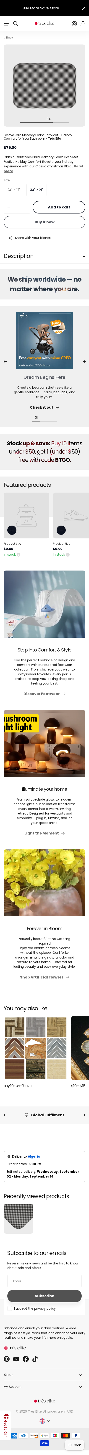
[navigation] (24, 119)
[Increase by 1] (25, 207)
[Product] (26, 515)
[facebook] (26, 1359)
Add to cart (59, 207)
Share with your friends (33, 238)
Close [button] (83, 8)
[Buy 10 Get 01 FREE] (36, 1048)
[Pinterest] (7, 1359)
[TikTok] (35, 1359)
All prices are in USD (58, 1411)
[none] (4, 1115)
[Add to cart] (11, 530)
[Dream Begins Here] (44, 343)
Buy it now (45, 222)
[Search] (15, 24)
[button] (5, 361)
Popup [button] (18, 554)
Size (7, 180)
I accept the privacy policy (35, 1308)
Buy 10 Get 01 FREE (18, 1086)
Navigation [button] (6, 24)
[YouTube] (16, 1359)
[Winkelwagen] (83, 23)
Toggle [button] (84, 256)
